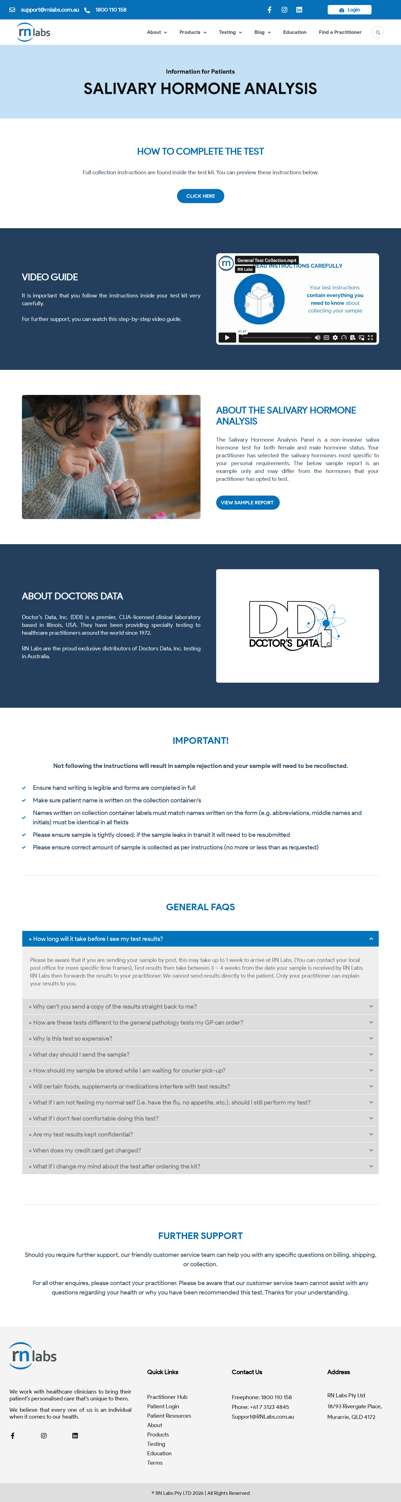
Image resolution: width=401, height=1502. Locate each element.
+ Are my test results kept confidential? (81, 1134)
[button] (200, 939)
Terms (155, 1462)
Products (190, 32)
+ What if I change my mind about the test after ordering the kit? (114, 1166)
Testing (227, 32)
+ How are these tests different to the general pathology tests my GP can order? (136, 1022)
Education (294, 32)
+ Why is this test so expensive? (70, 1038)
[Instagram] (284, 9)
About (154, 32)
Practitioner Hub (167, 1397)
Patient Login (163, 1406)
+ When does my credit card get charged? (85, 1150)
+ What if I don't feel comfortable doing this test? (94, 1118)
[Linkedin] (299, 9)
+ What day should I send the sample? (79, 1054)
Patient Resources (169, 1415)
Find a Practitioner (340, 32)
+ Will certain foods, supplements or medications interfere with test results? (129, 1086)
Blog (259, 32)
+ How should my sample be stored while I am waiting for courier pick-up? (127, 1070)
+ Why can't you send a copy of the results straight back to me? (113, 1006)
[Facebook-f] (269, 9)
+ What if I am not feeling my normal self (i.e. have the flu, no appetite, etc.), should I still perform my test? (170, 1102)
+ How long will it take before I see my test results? (96, 939)
